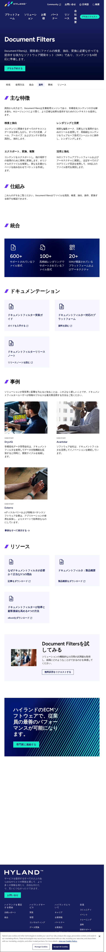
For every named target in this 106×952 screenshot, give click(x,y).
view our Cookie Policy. (68, 941)
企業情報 (59, 917)
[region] (52, 942)
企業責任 (59, 927)
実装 (31, 912)
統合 (31, 84)
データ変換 (34, 927)
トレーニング (86, 919)
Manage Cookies (41, 947)
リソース (61, 84)
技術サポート (86, 929)
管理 (31, 917)
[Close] (99, 936)
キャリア (59, 912)
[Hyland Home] (15, 4)
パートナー (59, 922)
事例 (50, 84)
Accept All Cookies (61, 947)
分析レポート (10, 912)
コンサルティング (37, 922)
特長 (8, 84)
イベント (84, 914)
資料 (41, 84)
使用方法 (19, 84)
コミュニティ (86, 909)
